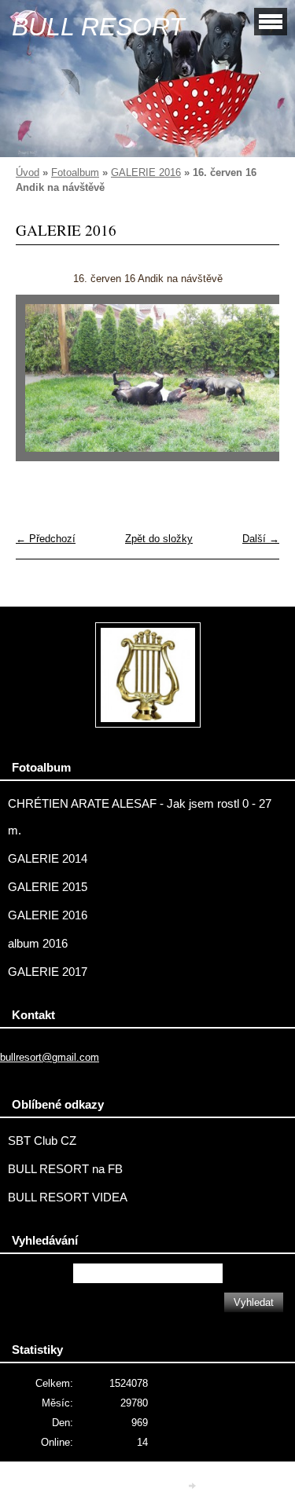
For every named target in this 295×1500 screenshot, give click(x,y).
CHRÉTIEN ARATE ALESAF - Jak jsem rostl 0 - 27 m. (139, 817)
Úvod (27, 172)
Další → (260, 539)
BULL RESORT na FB (65, 1169)
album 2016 (38, 943)
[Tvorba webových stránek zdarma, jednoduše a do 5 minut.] (192, 1486)
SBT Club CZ (42, 1141)
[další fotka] (253, 386)
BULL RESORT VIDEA (67, 1197)
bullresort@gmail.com (49, 1057)
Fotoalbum (75, 172)
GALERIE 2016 (146, 172)
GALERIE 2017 (47, 972)
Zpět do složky (159, 539)
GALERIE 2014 (47, 859)
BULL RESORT (98, 27)
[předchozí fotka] (41, 386)
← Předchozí (46, 539)
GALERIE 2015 (47, 887)
